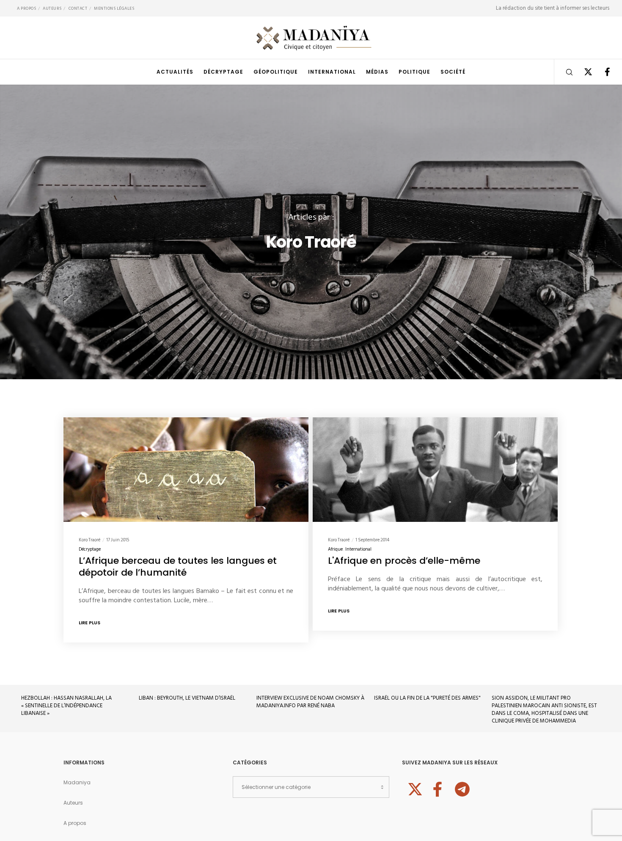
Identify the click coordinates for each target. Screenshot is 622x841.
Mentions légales (114, 8)
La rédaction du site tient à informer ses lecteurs (552, 8)
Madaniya (77, 782)
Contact (78, 8)
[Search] (563, 72)
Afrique (335, 549)
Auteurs (52, 8)
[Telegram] (461, 788)
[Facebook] (601, 72)
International (358, 549)
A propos (26, 8)
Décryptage (90, 549)
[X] (582, 72)
